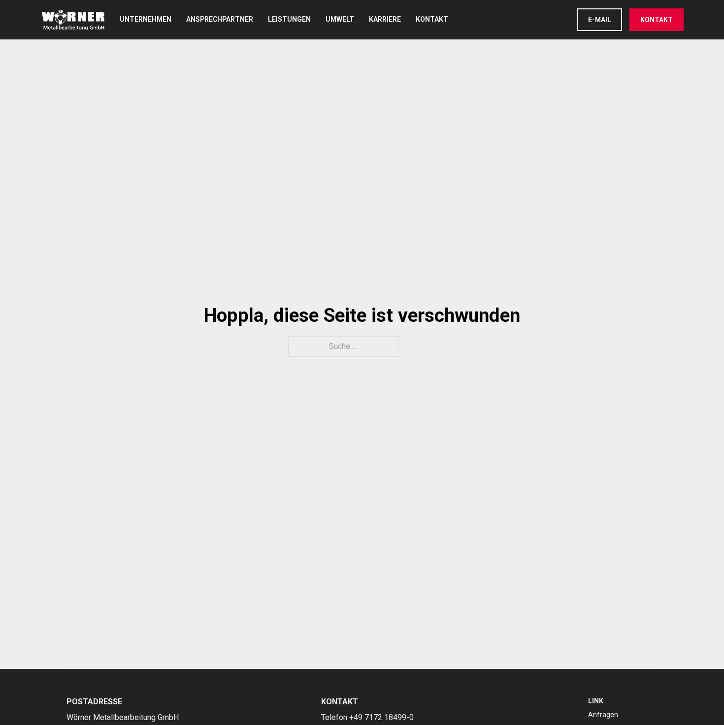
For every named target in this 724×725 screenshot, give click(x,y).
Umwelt (340, 19)
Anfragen (603, 715)
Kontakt (432, 19)
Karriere (385, 19)
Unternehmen (145, 19)
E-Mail (599, 20)
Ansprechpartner (219, 19)
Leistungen (289, 19)
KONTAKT (656, 20)
